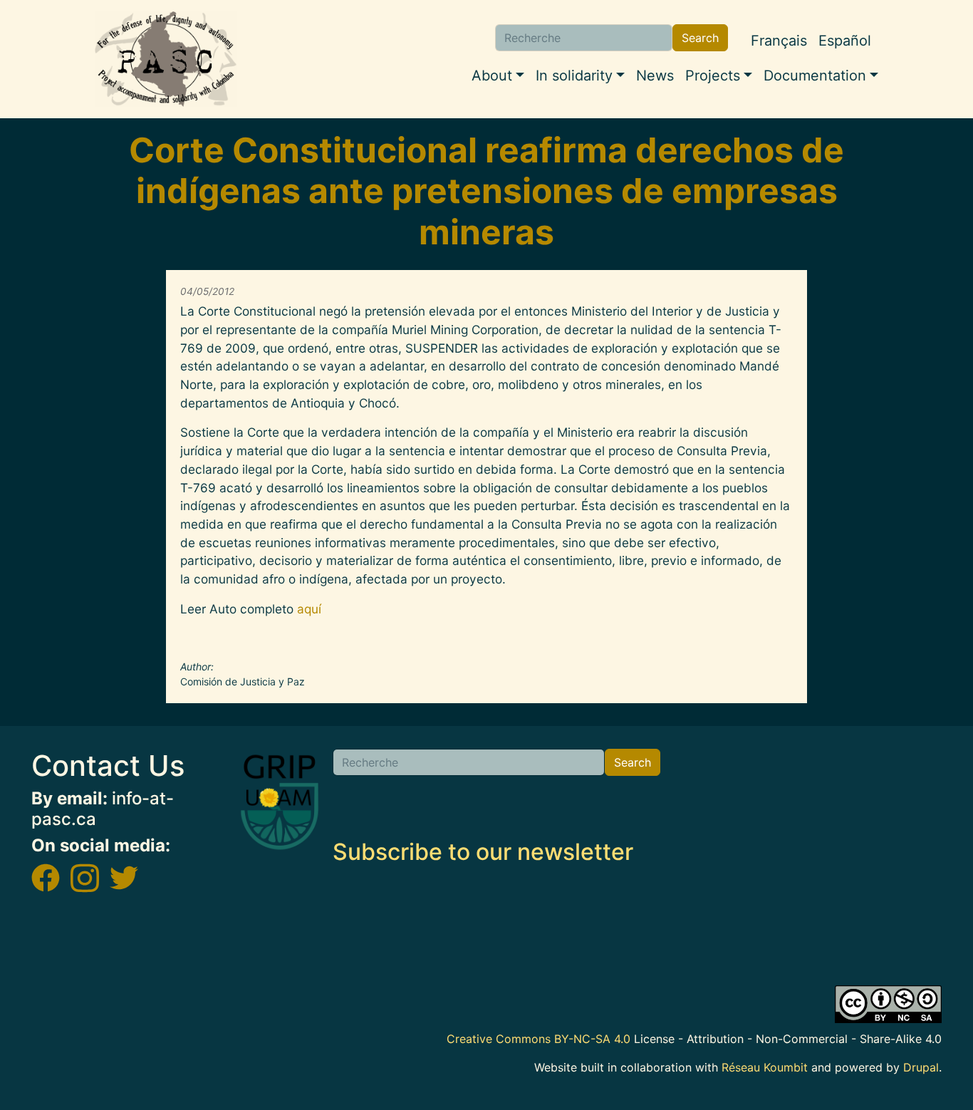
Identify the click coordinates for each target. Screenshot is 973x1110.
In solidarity (574, 75)
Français (779, 40)
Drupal (921, 1067)
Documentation (815, 75)
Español (844, 40)
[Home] (166, 59)
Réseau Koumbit (765, 1067)
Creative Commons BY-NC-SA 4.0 (538, 1039)
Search (700, 38)
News (655, 75)
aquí (309, 608)
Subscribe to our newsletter (483, 852)
